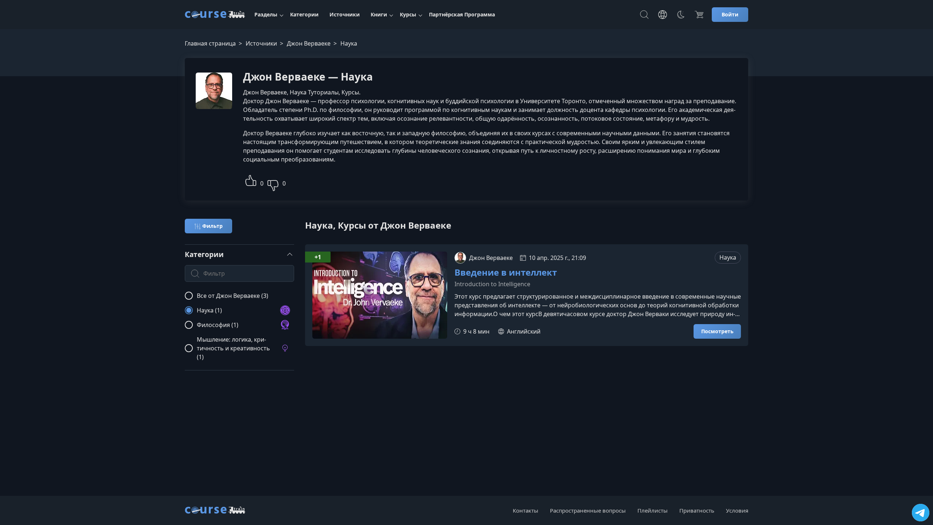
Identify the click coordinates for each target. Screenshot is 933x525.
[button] (250, 179)
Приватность (696, 510)
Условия (737, 510)
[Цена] (699, 14)
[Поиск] (644, 14)
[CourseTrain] (215, 14)
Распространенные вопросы (588, 510)
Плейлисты (652, 510)
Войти (730, 14)
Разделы (265, 14)
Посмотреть (717, 331)
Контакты (525, 510)
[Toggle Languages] (662, 14)
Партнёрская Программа (462, 14)
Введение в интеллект (505, 272)
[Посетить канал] (920, 512)
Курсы (408, 14)
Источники (344, 14)
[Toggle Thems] (681, 14)
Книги (379, 14)
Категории (304, 14)
